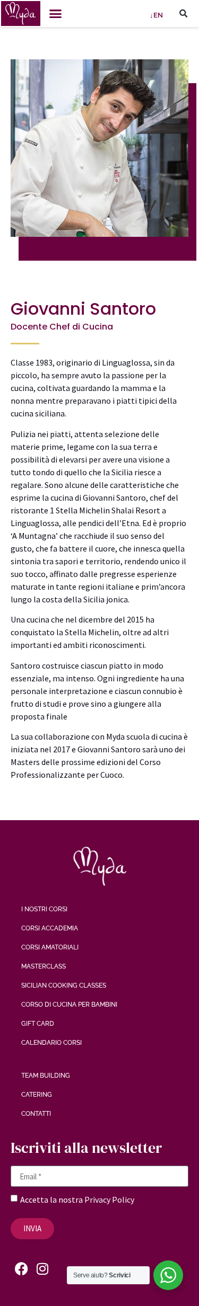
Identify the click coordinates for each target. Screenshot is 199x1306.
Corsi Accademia (49, 928)
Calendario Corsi (51, 1042)
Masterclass (43, 966)
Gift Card (37, 1023)
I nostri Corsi (44, 909)
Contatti (36, 1113)
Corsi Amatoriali (50, 947)
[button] (56, 14)
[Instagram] (42, 1269)
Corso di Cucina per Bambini (69, 1004)
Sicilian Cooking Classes (63, 985)
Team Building (45, 1075)
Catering (36, 1094)
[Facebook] (21, 1269)
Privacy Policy (109, 1199)
